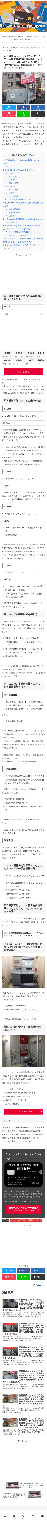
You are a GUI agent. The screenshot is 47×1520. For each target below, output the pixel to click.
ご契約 (14, 190)
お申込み (14, 177)
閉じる (31, 155)
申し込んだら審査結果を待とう (16, 199)
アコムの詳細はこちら (23, 1111)
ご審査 (14, 183)
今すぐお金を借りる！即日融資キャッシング (26, 1220)
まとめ (6, 248)
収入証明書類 (13, 213)
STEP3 (10, 186)
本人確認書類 (13, 209)
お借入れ (14, 196)
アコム (10, 167)
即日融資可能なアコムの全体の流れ (18, 170)
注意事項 (11, 216)
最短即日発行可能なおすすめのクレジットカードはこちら (23, 1209)
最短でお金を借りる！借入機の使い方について (23, 245)
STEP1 (10, 173)
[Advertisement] (23, 273)
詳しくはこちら (23, 372)
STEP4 (10, 193)
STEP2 (10, 180)
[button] (42, 719)
